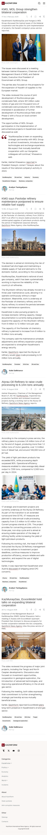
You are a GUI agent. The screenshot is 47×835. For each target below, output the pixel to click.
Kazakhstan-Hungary (9, 181)
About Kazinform (8, 797)
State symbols (7, 801)
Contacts (5, 821)
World (4, 780)
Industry (27, 177)
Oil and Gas (18, 177)
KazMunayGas (7, 177)
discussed (13, 569)
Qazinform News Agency (19, 403)
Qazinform (6, 225)
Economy (36, 177)
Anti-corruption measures (11, 805)
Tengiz (35, 717)
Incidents (5, 785)
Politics (4, 767)
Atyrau (5, 578)
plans (41, 705)
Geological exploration (20, 721)
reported (30, 162)
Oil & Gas (26, 364)
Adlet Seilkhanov (16, 370)
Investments (6, 721)
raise (18, 355)
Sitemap (5, 817)
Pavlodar (17, 364)
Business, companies (26, 181)
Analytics (5, 776)
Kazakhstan (22, 581)
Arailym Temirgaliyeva (18, 187)
